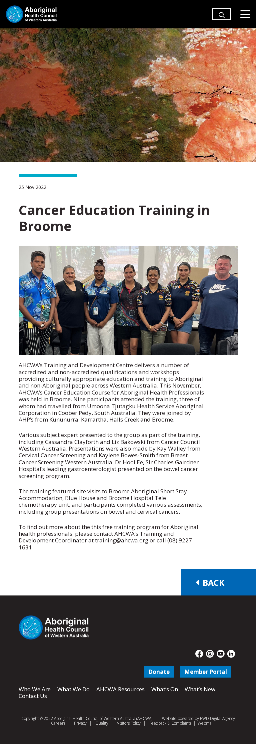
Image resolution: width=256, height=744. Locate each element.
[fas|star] (199, 654)
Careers (58, 723)
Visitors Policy (129, 723)
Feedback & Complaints (170, 723)
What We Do (73, 689)
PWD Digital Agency (217, 718)
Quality (101, 723)
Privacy (80, 723)
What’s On (164, 689)
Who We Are (35, 689)
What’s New (200, 689)
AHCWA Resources (120, 689)
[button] (221, 17)
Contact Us (33, 696)
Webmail (206, 723)
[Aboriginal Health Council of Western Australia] (31, 14)
